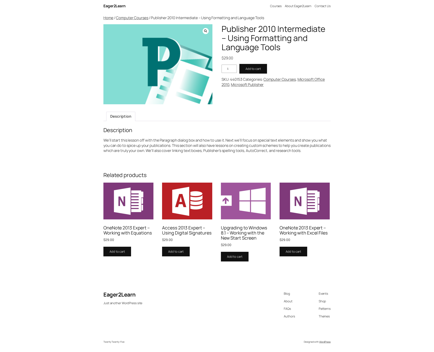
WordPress (325, 341)
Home (108, 17)
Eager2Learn (114, 5)
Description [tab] (120, 116)
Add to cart (253, 69)
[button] (206, 31)
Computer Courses (132, 17)
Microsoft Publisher (247, 84)
